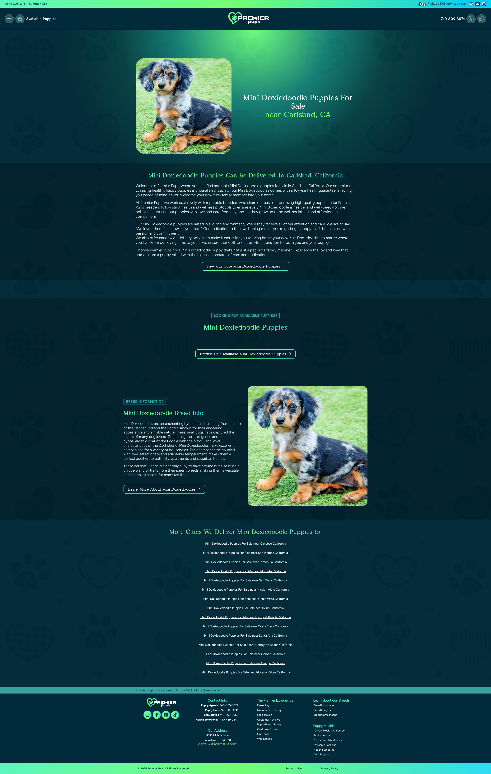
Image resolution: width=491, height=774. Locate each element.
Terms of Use (294, 768)
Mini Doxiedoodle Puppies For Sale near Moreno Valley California (245, 672)
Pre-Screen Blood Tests (327, 740)
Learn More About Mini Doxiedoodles (161, 489)
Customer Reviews (268, 719)
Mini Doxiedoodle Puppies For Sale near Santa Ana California (245, 635)
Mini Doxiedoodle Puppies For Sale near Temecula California (245, 562)
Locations (164, 690)
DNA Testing (321, 754)
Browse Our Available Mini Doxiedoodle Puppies (243, 354)
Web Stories (264, 738)
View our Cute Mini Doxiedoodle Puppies (243, 266)
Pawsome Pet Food (324, 745)
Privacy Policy (329, 768)
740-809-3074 (453, 19)
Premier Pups (145, 690)
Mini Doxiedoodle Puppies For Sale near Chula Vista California (245, 599)
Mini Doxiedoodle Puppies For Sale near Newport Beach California (245, 617)
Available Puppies (41, 19)
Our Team (263, 734)
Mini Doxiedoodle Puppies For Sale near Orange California (245, 663)
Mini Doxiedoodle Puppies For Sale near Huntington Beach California (245, 645)
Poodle (172, 428)
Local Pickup (264, 715)
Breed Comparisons (325, 715)
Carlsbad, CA (184, 690)
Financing (263, 705)
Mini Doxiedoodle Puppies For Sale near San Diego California (245, 580)
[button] (471, 4)
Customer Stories (267, 729)
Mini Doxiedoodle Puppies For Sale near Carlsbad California (245, 543)
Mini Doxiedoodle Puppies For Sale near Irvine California (245, 608)
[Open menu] (9, 18)
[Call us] (471, 18)
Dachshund (143, 428)
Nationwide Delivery (269, 710)
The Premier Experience (275, 700)
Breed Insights (322, 710)
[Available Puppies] (20, 18)
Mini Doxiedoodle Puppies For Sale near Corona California (245, 654)
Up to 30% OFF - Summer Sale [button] (26, 4)
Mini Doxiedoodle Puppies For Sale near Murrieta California (245, 571)
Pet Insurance (321, 735)
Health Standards (323, 749)
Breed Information (324, 705)
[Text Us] (481, 18)
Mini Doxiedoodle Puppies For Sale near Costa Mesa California (245, 626)
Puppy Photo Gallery (269, 724)
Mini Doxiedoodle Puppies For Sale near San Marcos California (245, 553)
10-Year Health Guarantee (329, 730)
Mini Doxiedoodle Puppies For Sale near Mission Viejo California (245, 589)
